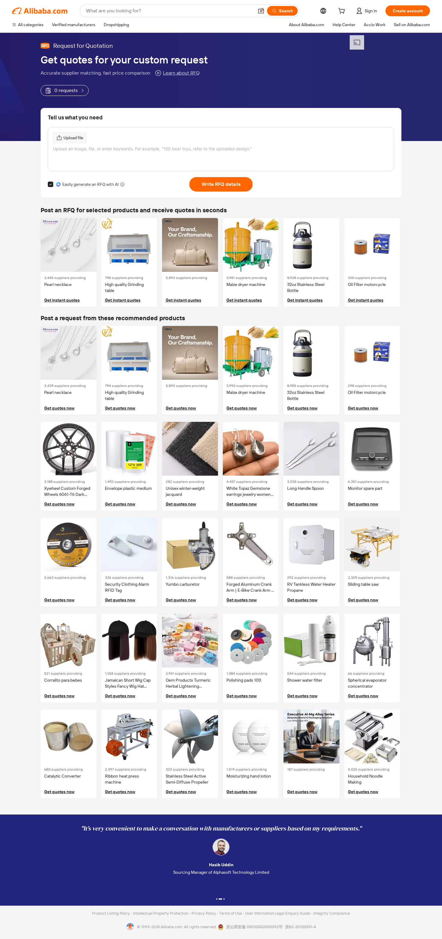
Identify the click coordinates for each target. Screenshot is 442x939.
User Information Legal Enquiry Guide (277, 913)
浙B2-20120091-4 (300, 927)
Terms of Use (231, 913)
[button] (261, 10)
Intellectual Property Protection (161, 913)
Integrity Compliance (331, 913)
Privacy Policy (204, 913)
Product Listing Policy (111, 913)
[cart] (342, 11)
